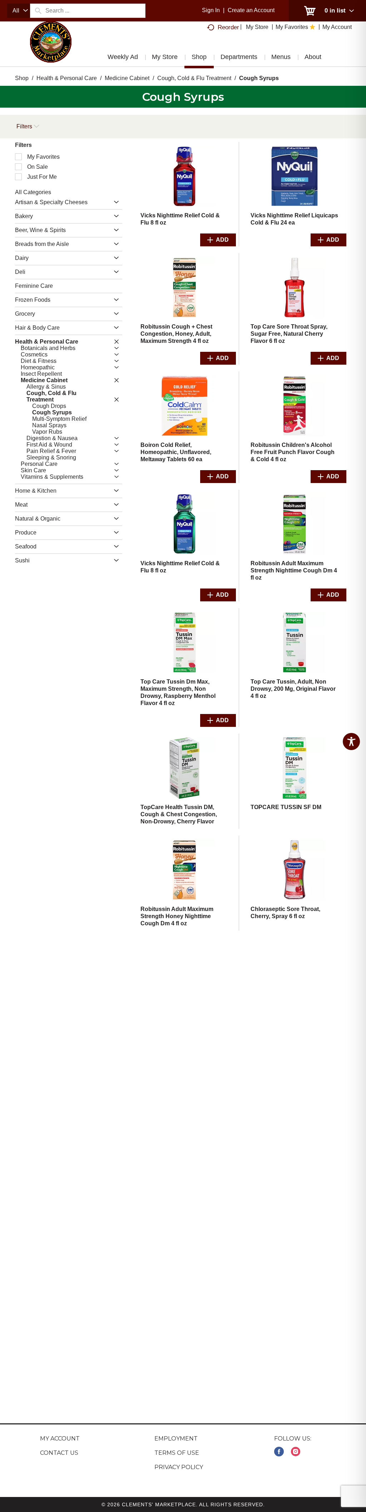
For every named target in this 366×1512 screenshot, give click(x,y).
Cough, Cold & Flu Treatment (194, 78)
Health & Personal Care (66, 78)
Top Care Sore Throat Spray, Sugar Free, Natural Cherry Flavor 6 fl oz (289, 334)
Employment (176, 1438)
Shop (22, 78)
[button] (114, 202)
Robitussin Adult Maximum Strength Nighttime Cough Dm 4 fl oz (294, 570)
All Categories (33, 192)
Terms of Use (176, 1452)
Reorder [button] (228, 27)
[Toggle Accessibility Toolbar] (351, 741)
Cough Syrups (259, 78)
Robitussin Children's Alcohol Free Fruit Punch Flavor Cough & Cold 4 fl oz (293, 452)
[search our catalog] (38, 11)
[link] (279, 1452)
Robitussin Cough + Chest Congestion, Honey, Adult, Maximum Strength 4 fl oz (176, 334)
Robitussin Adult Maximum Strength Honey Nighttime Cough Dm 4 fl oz (176, 916)
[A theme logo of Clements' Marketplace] (50, 48)
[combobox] (18, 11)
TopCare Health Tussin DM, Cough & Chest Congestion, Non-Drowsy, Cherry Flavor (178, 814)
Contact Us (59, 1452)
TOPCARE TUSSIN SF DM (286, 807)
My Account (60, 1438)
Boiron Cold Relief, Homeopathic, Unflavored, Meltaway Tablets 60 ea (175, 452)
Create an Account (251, 10)
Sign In (211, 10)
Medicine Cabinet (127, 78)
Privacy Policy (178, 1467)
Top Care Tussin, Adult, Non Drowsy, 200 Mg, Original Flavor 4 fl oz (293, 689)
